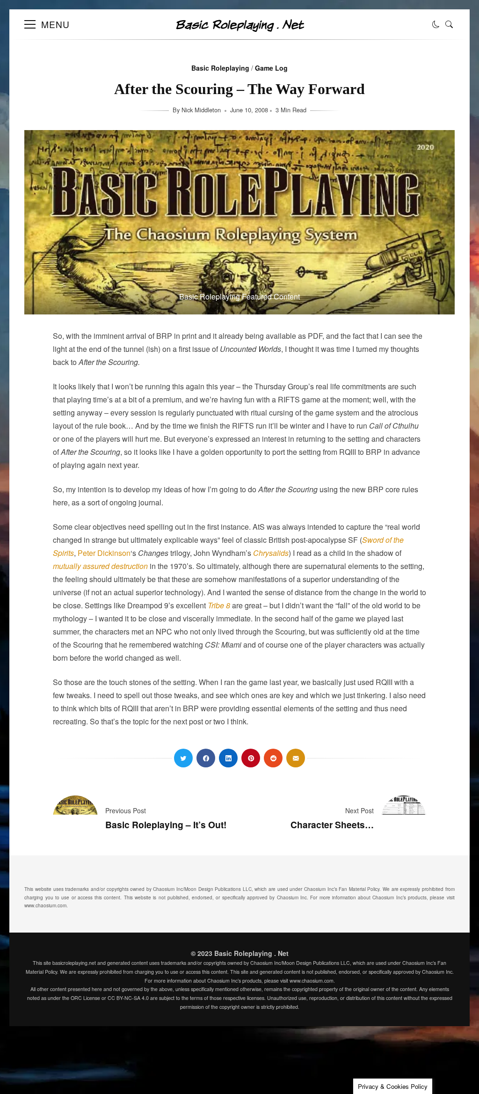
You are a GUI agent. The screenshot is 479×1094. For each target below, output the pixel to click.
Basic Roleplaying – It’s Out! (165, 824)
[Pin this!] (250, 758)
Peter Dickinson (104, 552)
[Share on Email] (295, 758)
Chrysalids (271, 552)
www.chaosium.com (45, 905)
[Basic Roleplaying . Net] (239, 28)
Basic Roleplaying (220, 68)
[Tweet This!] (183, 758)
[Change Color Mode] (436, 24)
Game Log (271, 68)
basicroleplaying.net (74, 962)
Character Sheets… (332, 824)
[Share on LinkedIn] (228, 758)
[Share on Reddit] (273, 758)
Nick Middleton (202, 109)
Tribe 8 (219, 605)
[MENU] (30, 24)
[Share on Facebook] (205, 758)
